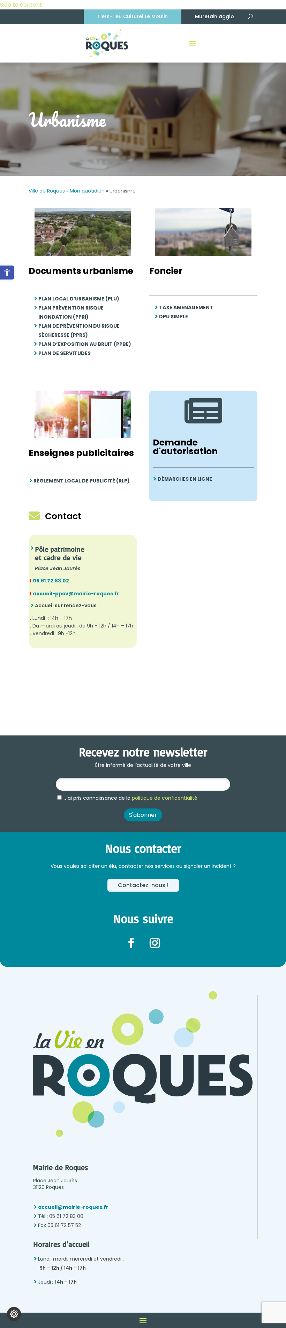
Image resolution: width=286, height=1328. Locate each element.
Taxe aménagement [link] (186, 307)
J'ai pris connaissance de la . (130, 797)
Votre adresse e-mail (87, 774)
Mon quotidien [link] (87, 190)
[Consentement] (14, 1314)
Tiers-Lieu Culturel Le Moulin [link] (132, 16)
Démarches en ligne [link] (185, 479)
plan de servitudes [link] (64, 353)
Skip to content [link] (21, 5)
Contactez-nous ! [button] (143, 885)
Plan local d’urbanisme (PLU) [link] (78, 298)
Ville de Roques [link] (47, 190)
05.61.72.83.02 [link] (51, 580)
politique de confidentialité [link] (164, 797)
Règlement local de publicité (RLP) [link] (81, 480)
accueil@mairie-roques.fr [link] (73, 1207)
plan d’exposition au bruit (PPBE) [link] (84, 344)
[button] (192, 43)
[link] (7, 273)
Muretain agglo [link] (214, 16)
